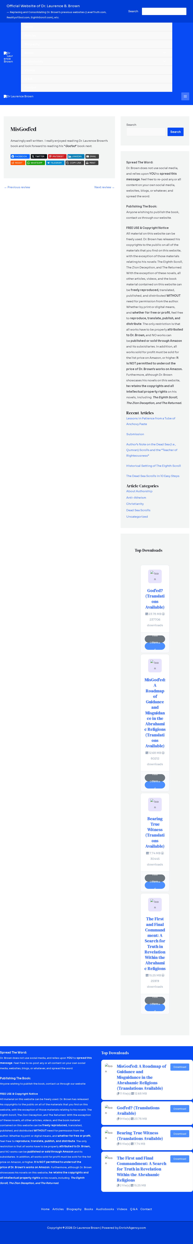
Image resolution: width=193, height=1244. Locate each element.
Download (155, 646)
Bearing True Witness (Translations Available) (155, 832)
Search (131, 124)
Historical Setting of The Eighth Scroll (153, 466)
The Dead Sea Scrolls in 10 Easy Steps (152, 476)
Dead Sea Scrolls (138, 510)
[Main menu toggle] (185, 96)
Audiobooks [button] (34, 61)
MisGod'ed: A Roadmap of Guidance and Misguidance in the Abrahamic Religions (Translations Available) (154, 713)
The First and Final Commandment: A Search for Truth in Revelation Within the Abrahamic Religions (154, 943)
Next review (104, 187)
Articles (30, 35)
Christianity (135, 504)
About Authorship (139, 491)
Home (29, 27)
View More (155, 639)
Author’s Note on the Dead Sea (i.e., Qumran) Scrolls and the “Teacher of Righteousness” (151, 450)
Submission (135, 434)
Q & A (28, 79)
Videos (30, 70)
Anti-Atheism (136, 497)
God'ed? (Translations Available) (155, 599)
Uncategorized (137, 516)
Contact (30, 87)
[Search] (182, 11)
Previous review (17, 187)
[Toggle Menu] (163, 52)
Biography (32, 44)
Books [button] (29, 53)
